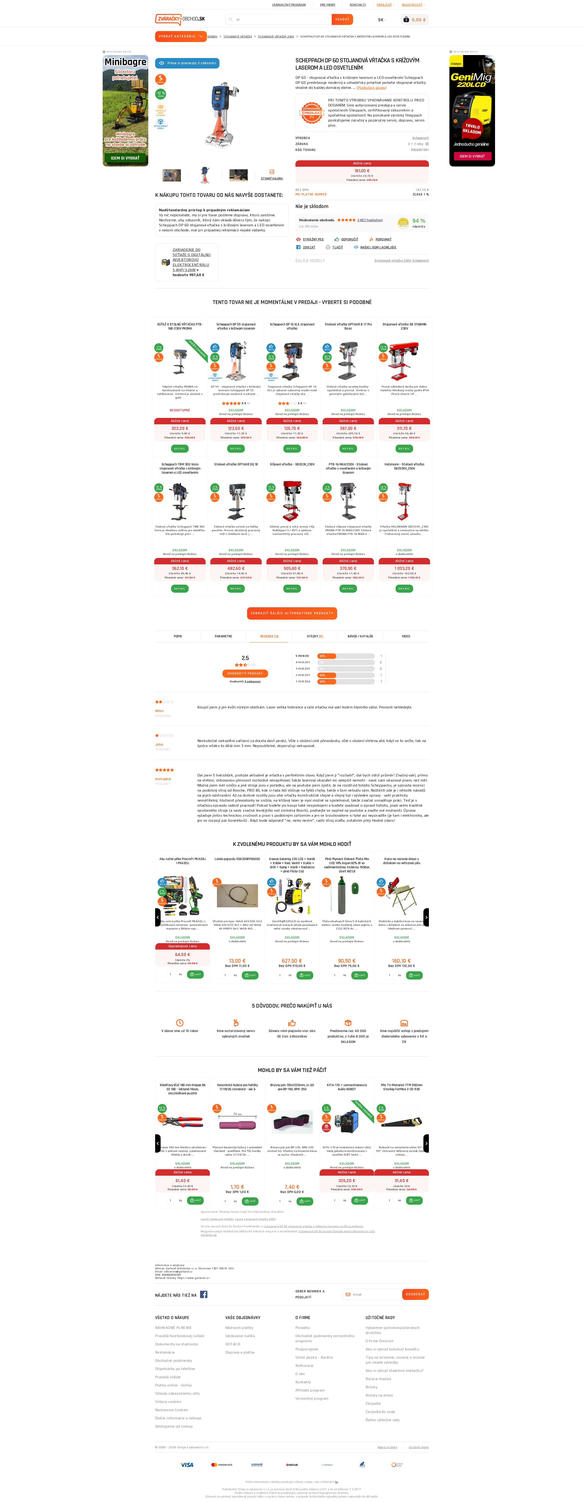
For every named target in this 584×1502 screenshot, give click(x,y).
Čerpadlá (373, 1403)
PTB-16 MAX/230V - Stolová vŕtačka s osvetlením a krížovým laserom (348, 468)
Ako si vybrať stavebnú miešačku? (395, 1370)
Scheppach (420, 138)
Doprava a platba (240, 1352)
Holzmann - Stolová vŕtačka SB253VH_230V (404, 466)
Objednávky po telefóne (175, 1369)
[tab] (269, 636)
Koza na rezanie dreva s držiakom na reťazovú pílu (401, 861)
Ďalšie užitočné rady (383, 1420)
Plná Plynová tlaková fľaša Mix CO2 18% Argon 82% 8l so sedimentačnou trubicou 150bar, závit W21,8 (347, 865)
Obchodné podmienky (173, 1360)
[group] (182, 917)
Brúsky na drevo (379, 1395)
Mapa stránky (387, 1447)
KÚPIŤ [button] (198, 974)
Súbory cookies (168, 1401)
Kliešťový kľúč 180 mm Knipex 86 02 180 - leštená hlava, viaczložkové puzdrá (183, 1089)
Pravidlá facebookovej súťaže (179, 1336)
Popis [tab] (178, 636)
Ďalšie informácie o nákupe (178, 1418)
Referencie (304, 1365)
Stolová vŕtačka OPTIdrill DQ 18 (236, 464)
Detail (179, 448)
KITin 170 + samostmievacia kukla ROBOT (347, 1087)
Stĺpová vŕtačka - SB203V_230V (292, 464)
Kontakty (358, 4)
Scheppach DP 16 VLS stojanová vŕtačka (292, 326)
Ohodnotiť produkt (245, 673)
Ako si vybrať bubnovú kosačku (392, 1349)
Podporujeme (306, 1349)
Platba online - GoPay (173, 1385)
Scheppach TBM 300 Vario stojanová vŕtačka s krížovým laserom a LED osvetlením (179, 468)
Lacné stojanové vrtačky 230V (255, 1219)
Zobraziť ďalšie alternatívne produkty (292, 613)
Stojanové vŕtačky (238, 36)
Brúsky (372, 1387)
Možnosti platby (239, 1327)
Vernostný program (289, 4)
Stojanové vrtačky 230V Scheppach (402, 260)
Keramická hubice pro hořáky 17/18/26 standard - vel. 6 (237, 1087)
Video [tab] (406, 636)
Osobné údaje (419, 1447)
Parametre (223, 636)
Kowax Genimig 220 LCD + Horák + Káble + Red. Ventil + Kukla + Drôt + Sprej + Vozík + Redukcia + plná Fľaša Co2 (292, 865)
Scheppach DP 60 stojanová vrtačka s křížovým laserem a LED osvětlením (313, 1226)
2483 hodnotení (370, 220)
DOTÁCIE (233, 1344)
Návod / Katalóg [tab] (360, 636)
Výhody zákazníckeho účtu (177, 1393)
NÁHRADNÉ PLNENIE (173, 1327)
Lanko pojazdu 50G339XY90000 (237, 859)
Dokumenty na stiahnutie (176, 1344)
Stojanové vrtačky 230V (276, 36)
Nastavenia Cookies (171, 1410)
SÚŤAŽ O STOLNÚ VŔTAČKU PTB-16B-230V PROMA (180, 326)
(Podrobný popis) (371, 87)
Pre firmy (327, 4)
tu (336, 1482)
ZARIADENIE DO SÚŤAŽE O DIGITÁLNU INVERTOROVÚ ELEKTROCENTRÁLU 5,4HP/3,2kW (192, 260)
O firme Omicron (380, 1341)
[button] (195, 974)
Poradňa (302, 1327)
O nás (300, 1374)
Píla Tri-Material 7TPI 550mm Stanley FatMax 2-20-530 (401, 1087)
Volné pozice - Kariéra (314, 1357)
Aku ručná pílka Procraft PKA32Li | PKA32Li (182, 861)
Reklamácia (165, 1352)
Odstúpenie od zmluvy (174, 1426)
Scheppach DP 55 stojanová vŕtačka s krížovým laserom (236, 326)
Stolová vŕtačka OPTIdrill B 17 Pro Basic (348, 326)
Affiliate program (310, 1390)
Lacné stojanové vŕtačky (217, 1219)
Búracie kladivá (378, 1379)
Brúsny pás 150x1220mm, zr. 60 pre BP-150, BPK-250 (292, 1087)
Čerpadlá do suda (380, 1412)
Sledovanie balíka (240, 1336)
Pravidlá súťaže (168, 1377)
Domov (212, 36)
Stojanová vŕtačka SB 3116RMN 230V (404, 326)
